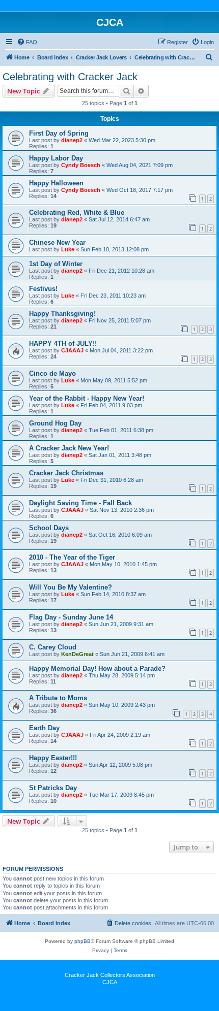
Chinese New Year (57, 242)
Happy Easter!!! (53, 758)
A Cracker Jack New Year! (69, 448)
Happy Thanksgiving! (62, 313)
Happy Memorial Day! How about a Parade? (97, 668)
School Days (49, 528)
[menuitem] (27, 42)
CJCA (109, 982)
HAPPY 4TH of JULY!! (63, 343)
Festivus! (43, 288)
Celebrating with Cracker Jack (70, 76)
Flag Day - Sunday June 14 (71, 617)
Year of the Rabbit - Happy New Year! (86, 398)
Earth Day (44, 728)
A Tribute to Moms (58, 698)
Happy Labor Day (56, 158)
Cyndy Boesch (80, 165)
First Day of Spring (59, 133)
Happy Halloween (56, 183)
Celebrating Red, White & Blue (76, 212)
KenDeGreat (77, 654)
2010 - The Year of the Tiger (72, 557)
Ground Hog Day (55, 423)
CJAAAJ (72, 350)
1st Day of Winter (56, 264)
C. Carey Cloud (52, 647)
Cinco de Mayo (52, 373)
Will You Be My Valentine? (70, 587)
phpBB (82, 941)
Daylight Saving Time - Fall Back (80, 503)
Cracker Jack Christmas (66, 473)
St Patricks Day (53, 788)
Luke (67, 249)
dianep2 (72, 140)
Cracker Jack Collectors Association (110, 975)
